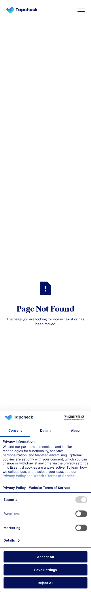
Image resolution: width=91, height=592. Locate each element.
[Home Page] (24, 10)
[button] (81, 10)
